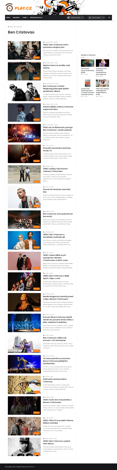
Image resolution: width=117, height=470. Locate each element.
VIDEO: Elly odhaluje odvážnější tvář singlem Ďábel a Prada (102, 91)
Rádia (8, 17)
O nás (24, 17)
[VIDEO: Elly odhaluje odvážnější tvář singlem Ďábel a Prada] (102, 83)
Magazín (16, 17)
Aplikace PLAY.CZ (36, 17)
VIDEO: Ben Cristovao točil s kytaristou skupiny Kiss (56, 46)
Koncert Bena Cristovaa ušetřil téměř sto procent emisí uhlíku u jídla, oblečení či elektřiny (58, 319)
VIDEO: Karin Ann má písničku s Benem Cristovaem (57, 401)
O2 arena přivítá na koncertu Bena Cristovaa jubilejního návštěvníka (56, 361)
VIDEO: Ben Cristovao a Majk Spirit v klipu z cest (56, 277)
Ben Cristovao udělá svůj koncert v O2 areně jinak (54, 339)
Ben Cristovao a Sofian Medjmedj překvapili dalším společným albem (56, 88)
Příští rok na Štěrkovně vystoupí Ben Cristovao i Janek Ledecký (58, 128)
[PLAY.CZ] (18, 7)
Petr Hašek (47, 42)
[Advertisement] (95, 36)
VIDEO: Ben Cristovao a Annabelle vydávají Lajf (54, 235)
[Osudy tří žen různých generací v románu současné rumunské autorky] (87, 83)
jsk (45, 145)
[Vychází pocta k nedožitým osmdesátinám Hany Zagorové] (102, 63)
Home (11, 26)
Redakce (46, 438)
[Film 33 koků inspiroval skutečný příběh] (87, 63)
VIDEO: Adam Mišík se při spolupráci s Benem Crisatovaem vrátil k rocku (55, 258)
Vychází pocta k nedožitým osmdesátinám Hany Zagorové (101, 71)
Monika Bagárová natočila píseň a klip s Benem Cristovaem (58, 297)
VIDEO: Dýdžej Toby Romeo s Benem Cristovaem (55, 170)
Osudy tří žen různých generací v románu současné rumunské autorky (87, 91)
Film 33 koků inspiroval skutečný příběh (87, 70)
